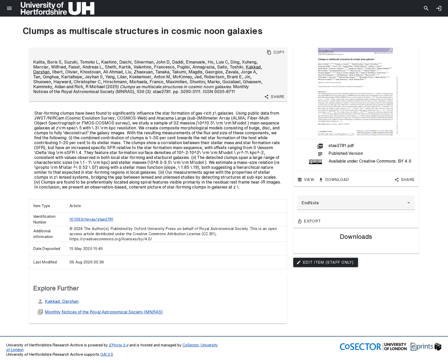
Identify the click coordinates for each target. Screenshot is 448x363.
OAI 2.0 (106, 354)
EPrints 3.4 (118, 345)
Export (312, 221)
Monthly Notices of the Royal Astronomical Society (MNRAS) (104, 312)
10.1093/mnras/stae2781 (91, 219)
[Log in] (438, 8)
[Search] (426, 8)
